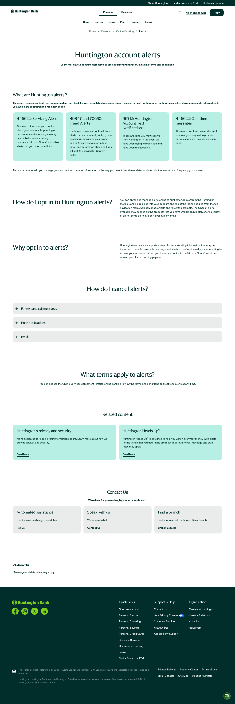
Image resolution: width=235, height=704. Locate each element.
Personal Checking (130, 621)
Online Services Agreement (78, 384)
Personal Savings (129, 627)
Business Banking (129, 640)
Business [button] (126, 12)
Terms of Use (209, 669)
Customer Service (213, 3)
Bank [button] (86, 22)
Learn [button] (148, 22)
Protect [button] (135, 22)
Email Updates (166, 676)
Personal (106, 31)
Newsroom (195, 627)
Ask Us (21, 528)
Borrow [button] (99, 22)
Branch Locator (167, 528)
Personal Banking (129, 615)
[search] (180, 13)
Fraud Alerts (161, 627)
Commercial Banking (131, 646)
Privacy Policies (167, 669)
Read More (23, 454)
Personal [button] (108, 12)
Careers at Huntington (201, 609)
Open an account (196, 13)
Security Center (189, 669)
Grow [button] (112, 22)
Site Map (183, 676)
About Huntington (158, 3)
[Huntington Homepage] (30, 602)
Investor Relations (199, 615)
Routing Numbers (202, 676)
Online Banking (125, 31)
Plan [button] (122, 22)
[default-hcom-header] (24, 11)
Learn (122, 652)
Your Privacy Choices (166, 615)
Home (92, 31)
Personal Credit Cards (131, 634)
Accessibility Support (166, 634)
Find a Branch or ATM (185, 3)
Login (216, 12)
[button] (117, 308)
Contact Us (93, 528)
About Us (194, 621)
